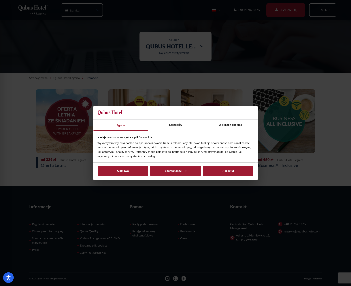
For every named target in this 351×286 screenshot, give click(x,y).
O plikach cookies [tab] (230, 124)
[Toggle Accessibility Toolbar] (8, 277)
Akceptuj (228, 170)
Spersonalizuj (173, 170)
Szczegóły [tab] (175, 124)
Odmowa (123, 170)
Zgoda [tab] (121, 125)
